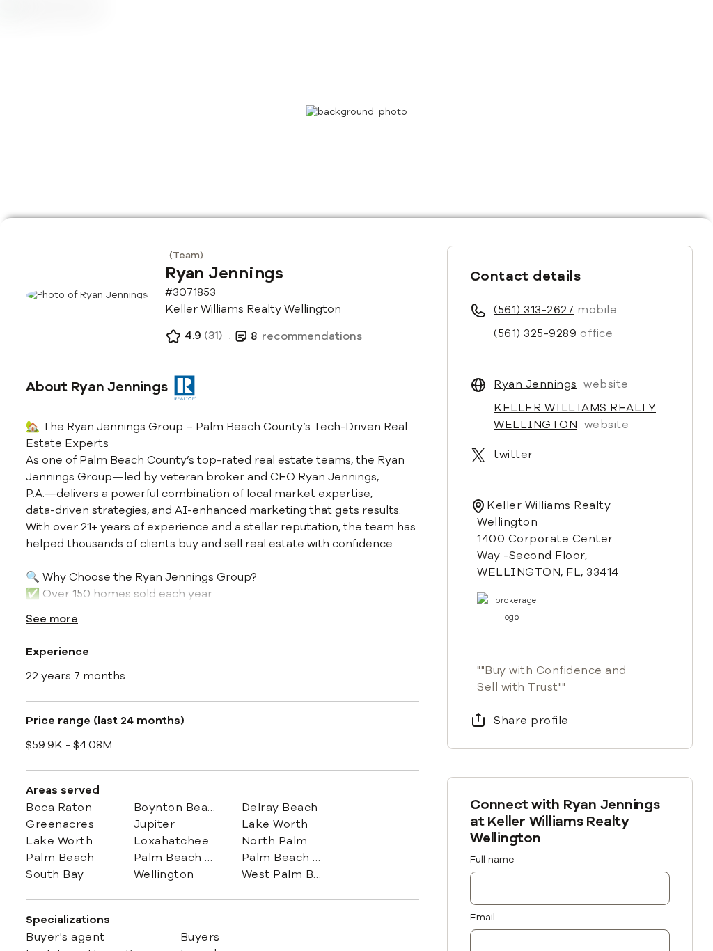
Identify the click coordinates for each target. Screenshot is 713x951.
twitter (513, 454)
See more (52, 619)
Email (482, 917)
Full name (492, 859)
